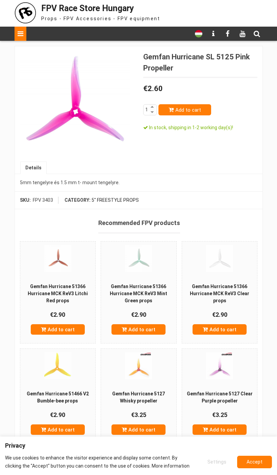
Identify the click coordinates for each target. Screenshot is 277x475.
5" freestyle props (115, 200)
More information (171, 466)
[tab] (33, 168)
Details (33, 167)
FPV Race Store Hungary (87, 8)
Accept (254, 462)
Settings (216, 462)
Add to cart (188, 110)
